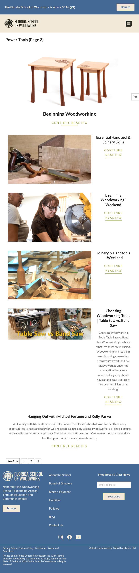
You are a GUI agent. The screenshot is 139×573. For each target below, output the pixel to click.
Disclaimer (40, 548)
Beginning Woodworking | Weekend (113, 200)
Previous (12, 461)
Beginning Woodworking (69, 114)
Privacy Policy (10, 548)
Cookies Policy (25, 548)
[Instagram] (60, 537)
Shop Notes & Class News (114, 474)
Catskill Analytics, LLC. (124, 548)
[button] (129, 24)
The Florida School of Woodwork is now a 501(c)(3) (40, 7)
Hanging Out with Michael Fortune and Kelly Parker (70, 416)
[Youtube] (78, 537)
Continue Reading (69, 122)
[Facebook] (69, 537)
